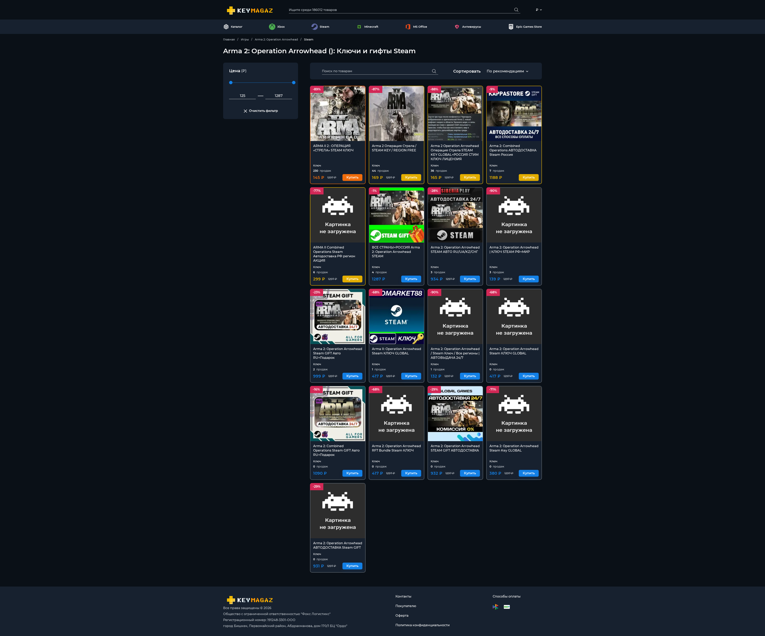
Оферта (401, 615)
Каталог (236, 27)
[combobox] (505, 71)
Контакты (403, 596)
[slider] (230, 82)
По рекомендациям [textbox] (505, 71)
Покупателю (405, 606)
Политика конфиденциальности (422, 625)
